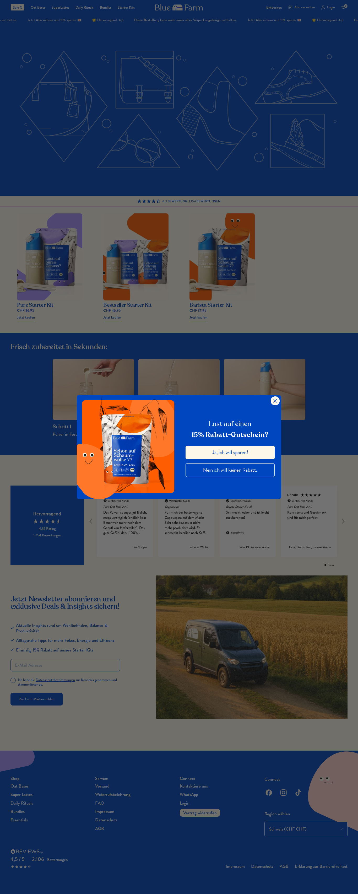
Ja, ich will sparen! (230, 452)
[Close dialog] (275, 401)
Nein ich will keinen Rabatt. (230, 470)
